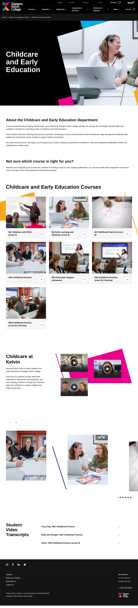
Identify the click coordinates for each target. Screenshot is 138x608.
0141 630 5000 (126, 588)
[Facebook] (13, 564)
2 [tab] (120, 497)
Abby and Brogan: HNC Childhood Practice (62, 535)
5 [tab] (128, 497)
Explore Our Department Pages (19, 17)
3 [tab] (123, 497)
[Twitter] (25, 564)
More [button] (116, 9)
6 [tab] (131, 497)
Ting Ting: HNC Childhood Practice (58, 526)
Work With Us (11, 581)
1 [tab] (117, 497)
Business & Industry (13, 578)
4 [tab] (125, 497)
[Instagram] (7, 564)
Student (85, 2)
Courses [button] (31, 9)
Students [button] (45, 9)
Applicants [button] (60, 9)
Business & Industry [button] (97, 9)
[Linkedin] (19, 564)
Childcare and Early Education (41, 17)
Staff (99, 2)
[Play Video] (74, 363)
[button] (115, 2)
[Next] (15, 422)
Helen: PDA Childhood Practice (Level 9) (60, 543)
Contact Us (10, 585)
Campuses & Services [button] (77, 9)
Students (9, 574)
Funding (72, 2)
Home (4, 17)
